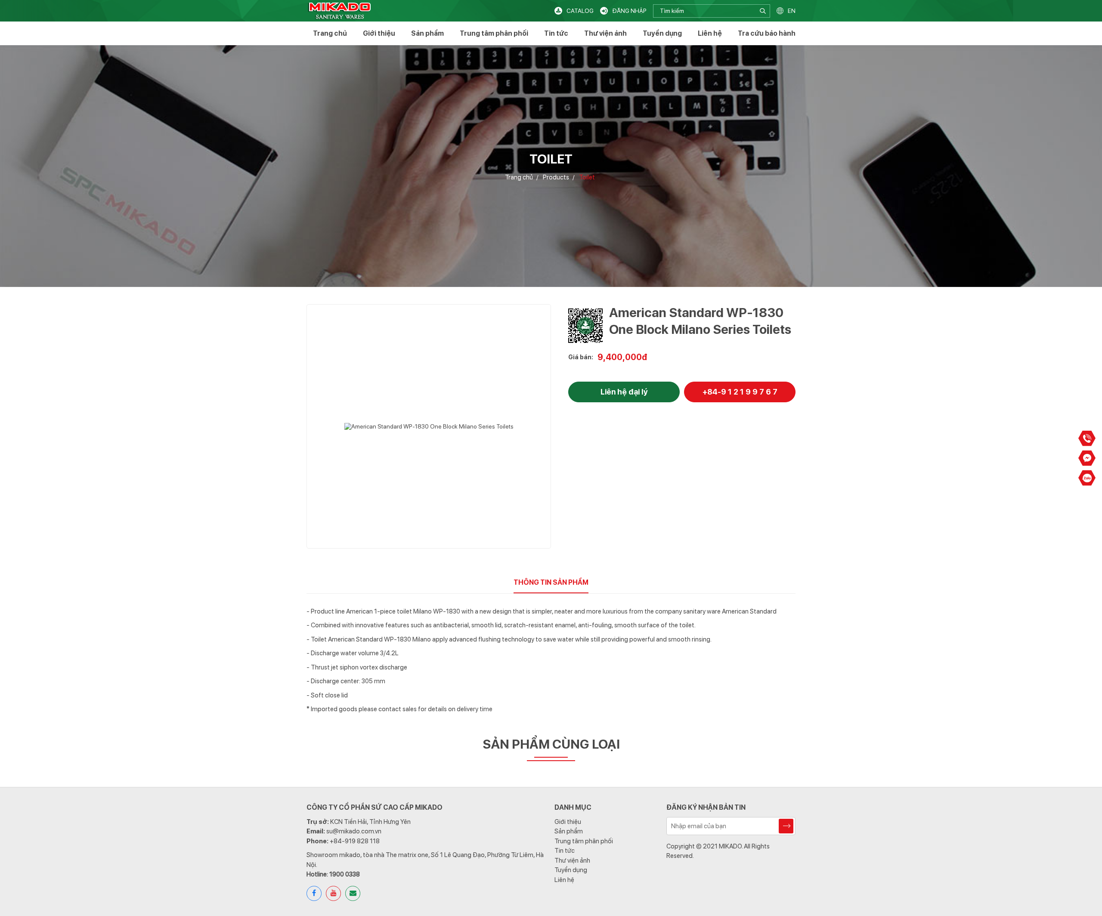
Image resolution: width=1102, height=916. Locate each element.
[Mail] (352, 893)
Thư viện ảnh (605, 33)
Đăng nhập (629, 10)
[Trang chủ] (339, 11)
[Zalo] (1087, 478)
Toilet (587, 178)
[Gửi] (786, 826)
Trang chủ (330, 33)
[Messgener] (1087, 458)
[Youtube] (333, 893)
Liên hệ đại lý (624, 391)
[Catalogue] (558, 11)
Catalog (580, 10)
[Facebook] (314, 893)
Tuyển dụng (662, 33)
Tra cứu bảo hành (767, 33)
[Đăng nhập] (604, 11)
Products (556, 178)
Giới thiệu (379, 33)
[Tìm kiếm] (763, 11)
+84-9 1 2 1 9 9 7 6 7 (740, 391)
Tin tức (556, 33)
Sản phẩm (427, 33)
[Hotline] (1087, 438)
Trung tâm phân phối (494, 33)
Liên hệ (710, 33)
